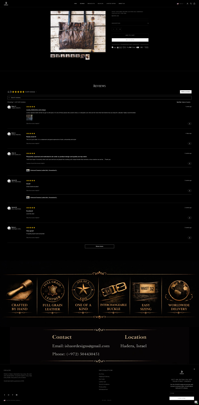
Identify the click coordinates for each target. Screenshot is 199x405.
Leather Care (102, 381)
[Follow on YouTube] (16, 395)
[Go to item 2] (58, 55)
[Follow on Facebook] (4, 395)
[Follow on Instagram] (8, 395)
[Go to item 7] (82, 56)
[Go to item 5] (72, 55)
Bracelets (91, 3)
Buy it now (130, 39)
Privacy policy (102, 387)
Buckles (100, 3)
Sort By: (179, 102)
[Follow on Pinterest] (12, 395)
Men (75, 3)
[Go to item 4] (67, 55)
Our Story (101, 374)
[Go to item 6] (77, 55)
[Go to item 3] (62, 55)
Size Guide (102, 379)
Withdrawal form (103, 389)
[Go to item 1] (53, 55)
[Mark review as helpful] (190, 123)
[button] (36, 92)
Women (82, 3)
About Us (122, 3)
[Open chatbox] (196, 402)
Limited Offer (111, 3)
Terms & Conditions (104, 384)
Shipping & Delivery (104, 376)
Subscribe (182, 398)
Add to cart (130, 35)
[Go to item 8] (87, 57)
